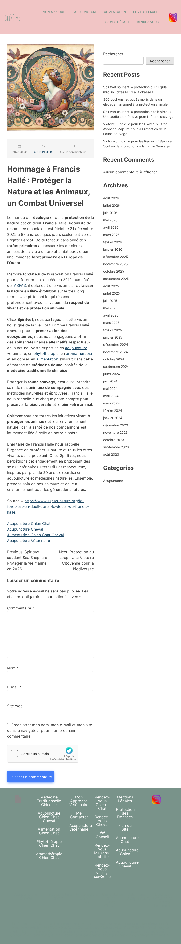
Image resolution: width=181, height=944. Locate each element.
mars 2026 (111, 235)
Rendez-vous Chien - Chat (102, 803)
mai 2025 (110, 308)
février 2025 (112, 330)
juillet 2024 (111, 374)
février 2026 (112, 242)
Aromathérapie (117, 22)
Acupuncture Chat (127, 839)
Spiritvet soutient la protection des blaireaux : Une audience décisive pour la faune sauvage (138, 114)
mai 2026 (110, 220)
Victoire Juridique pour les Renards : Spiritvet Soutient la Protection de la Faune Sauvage (138, 143)
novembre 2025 (115, 264)
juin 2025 (110, 301)
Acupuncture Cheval (25, 529)
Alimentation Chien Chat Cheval (35, 534)
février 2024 (112, 410)
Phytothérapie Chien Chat (49, 843)
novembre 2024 (115, 352)
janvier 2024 (112, 418)
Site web (15, 706)
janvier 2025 (112, 337)
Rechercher (113, 53)
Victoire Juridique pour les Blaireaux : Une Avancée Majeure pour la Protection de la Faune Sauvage (135, 129)
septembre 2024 (116, 367)
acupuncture (76, 347)
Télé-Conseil (102, 835)
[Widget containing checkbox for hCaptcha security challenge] (42, 754)
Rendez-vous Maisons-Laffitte (102, 851)
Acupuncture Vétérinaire (28, 540)
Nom (13, 668)
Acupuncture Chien (127, 852)
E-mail (14, 687)
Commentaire (20, 608)
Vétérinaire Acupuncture (138, 896)
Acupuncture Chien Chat (29, 523)
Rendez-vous (148, 22)
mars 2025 (111, 323)
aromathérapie (79, 353)
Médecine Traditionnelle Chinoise (49, 801)
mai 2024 (110, 388)
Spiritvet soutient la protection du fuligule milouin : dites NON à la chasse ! (135, 89)
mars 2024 (111, 403)
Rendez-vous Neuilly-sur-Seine (102, 871)
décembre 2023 (115, 425)
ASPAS (20, 285)
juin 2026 (110, 213)
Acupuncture (85, 12)
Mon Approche (55, 12)
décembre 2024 (115, 345)
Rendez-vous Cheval (102, 821)
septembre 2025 (116, 279)
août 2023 (111, 454)
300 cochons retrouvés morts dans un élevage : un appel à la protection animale (135, 101)
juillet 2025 (111, 293)
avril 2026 (111, 227)
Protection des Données (125, 813)
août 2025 (111, 286)
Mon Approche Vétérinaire (78, 801)
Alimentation (115, 12)
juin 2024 (110, 381)
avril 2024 (111, 396)
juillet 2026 (111, 205)
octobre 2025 (113, 271)
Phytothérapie (146, 12)
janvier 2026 (112, 249)
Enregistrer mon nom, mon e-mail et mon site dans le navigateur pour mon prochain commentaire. (49, 730)
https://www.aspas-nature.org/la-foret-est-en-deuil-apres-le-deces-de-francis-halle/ (48, 506)
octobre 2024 (113, 359)
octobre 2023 (113, 440)
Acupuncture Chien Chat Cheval (49, 817)
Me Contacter (79, 815)
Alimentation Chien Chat (49, 831)
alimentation (47, 359)
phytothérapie (45, 353)
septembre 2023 (116, 447)
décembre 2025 (115, 257)
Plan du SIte (125, 827)
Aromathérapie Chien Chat (49, 855)
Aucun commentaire (73, 152)
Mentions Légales (125, 799)
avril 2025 (111, 315)
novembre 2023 (115, 432)
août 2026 (111, 198)
